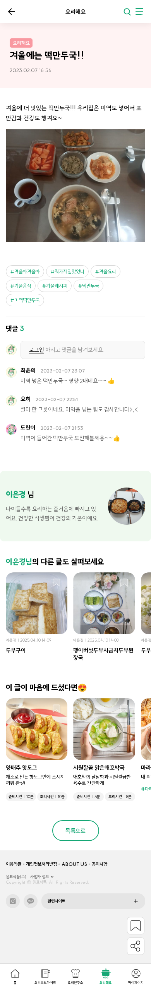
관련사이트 (56, 901)
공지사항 (99, 864)
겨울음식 (22, 286)
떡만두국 (90, 286)
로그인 (36, 350)
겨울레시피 (56, 286)
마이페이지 (136, 982)
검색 (127, 11)
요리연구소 (75, 982)
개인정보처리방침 (41, 864)
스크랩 (56, 583)
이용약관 (13, 864)
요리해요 (106, 982)
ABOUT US (74, 864)
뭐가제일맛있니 (69, 271)
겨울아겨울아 (27, 271)
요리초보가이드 (45, 982)
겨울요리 (107, 271)
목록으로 (11, 11)
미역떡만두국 (27, 300)
